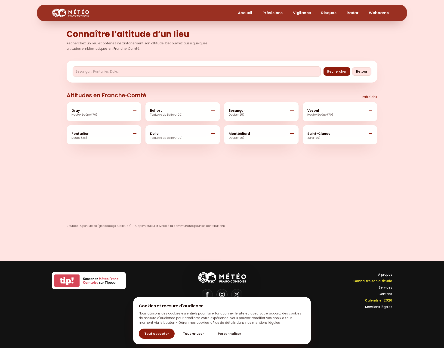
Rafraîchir (369, 97)
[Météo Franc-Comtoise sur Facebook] (207, 294)
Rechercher (337, 71)
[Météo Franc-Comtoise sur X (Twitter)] (236, 294)
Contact (385, 294)
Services (385, 287)
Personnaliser (229, 333)
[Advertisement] (117, 182)
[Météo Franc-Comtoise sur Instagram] (222, 294)
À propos (385, 274)
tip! (67, 280)
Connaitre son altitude (372, 281)
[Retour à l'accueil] (70, 13)
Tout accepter (156, 333)
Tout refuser (193, 333)
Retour (361, 71)
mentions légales (266, 322)
